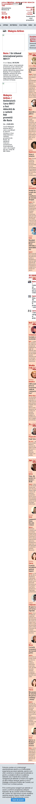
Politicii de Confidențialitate (12, 784)
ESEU (30, 25)
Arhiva (18, 2)
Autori (24, 2)
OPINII (5, 25)
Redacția (31, 2)
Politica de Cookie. (22, 797)
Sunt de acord (18, 800)
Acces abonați (4, 13)
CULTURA (23, 25)
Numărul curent (11, 3)
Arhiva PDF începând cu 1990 (6, 4)
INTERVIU (13, 25)
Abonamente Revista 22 (6, 9)
